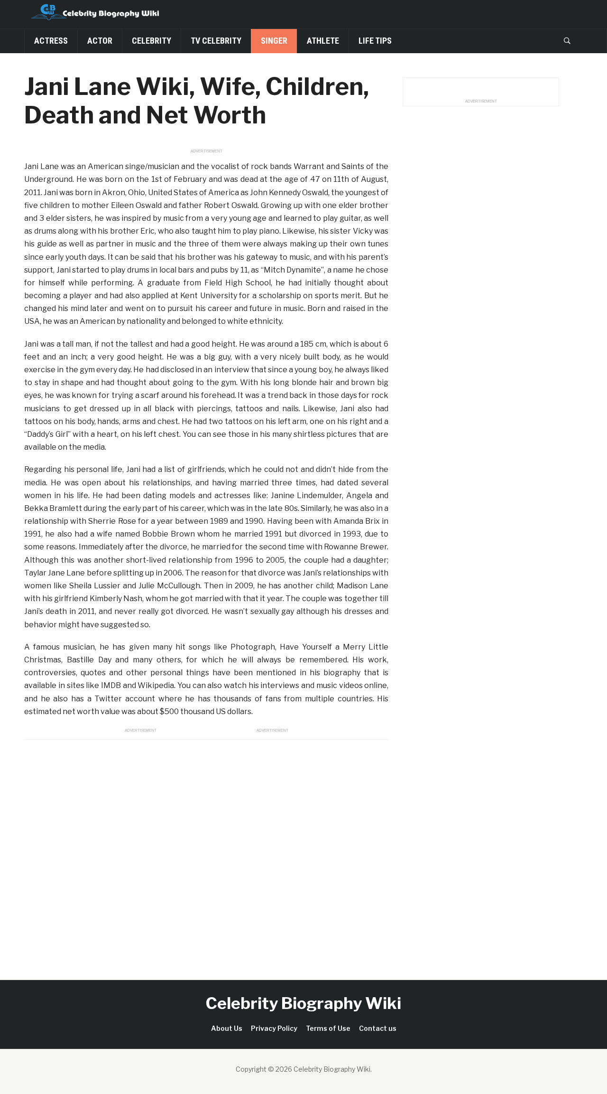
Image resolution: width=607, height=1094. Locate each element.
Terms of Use (328, 1028)
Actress (51, 41)
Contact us (377, 1028)
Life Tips (375, 41)
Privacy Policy (274, 1028)
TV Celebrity (216, 41)
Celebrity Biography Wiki (303, 1003)
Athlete (323, 41)
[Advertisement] (206, 849)
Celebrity (151, 41)
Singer (274, 41)
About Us (226, 1028)
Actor (99, 41)
